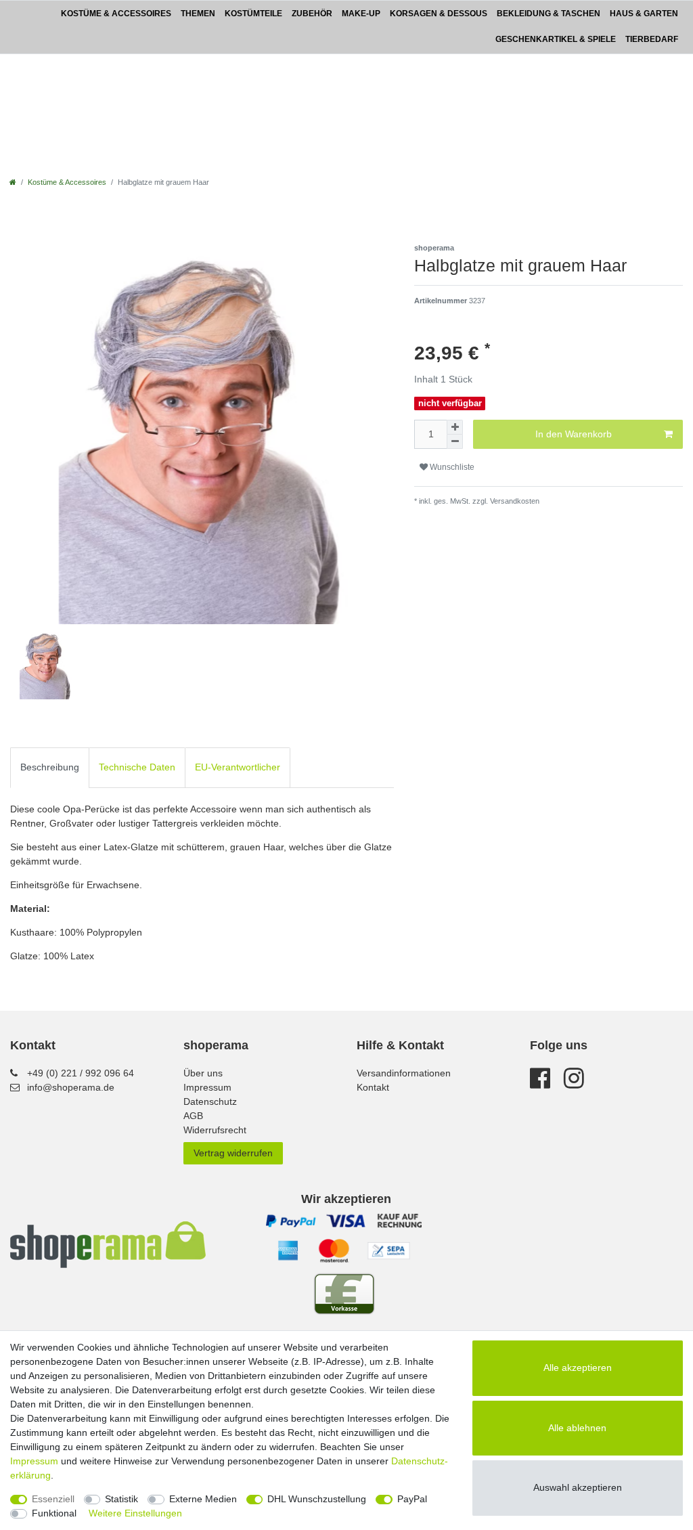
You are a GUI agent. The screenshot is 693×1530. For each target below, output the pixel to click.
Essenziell (53, 1498)
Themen (198, 13)
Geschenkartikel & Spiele (555, 39)
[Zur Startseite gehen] (12, 182)
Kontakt (373, 1087)
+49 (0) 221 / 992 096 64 (80, 1073)
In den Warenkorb (573, 434)
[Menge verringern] (455, 442)
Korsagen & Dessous (438, 13)
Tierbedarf (651, 39)
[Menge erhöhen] (455, 427)
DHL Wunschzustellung (316, 1498)
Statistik (121, 1498)
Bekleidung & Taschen (548, 13)
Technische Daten (137, 767)
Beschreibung (49, 767)
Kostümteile (253, 13)
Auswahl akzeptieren (577, 1487)
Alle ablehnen (577, 1427)
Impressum (207, 1087)
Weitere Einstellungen (135, 1513)
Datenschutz (210, 1101)
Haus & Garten (644, 13)
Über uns (203, 1073)
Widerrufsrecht (214, 1129)
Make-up (361, 13)
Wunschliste (451, 467)
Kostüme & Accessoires (116, 13)
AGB (193, 1115)
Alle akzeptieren (577, 1367)
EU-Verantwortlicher (237, 767)
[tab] (49, 767)
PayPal (412, 1498)
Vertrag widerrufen (233, 1153)
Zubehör (312, 13)
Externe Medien (203, 1498)
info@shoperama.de (70, 1087)
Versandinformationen (404, 1073)
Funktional (54, 1513)
